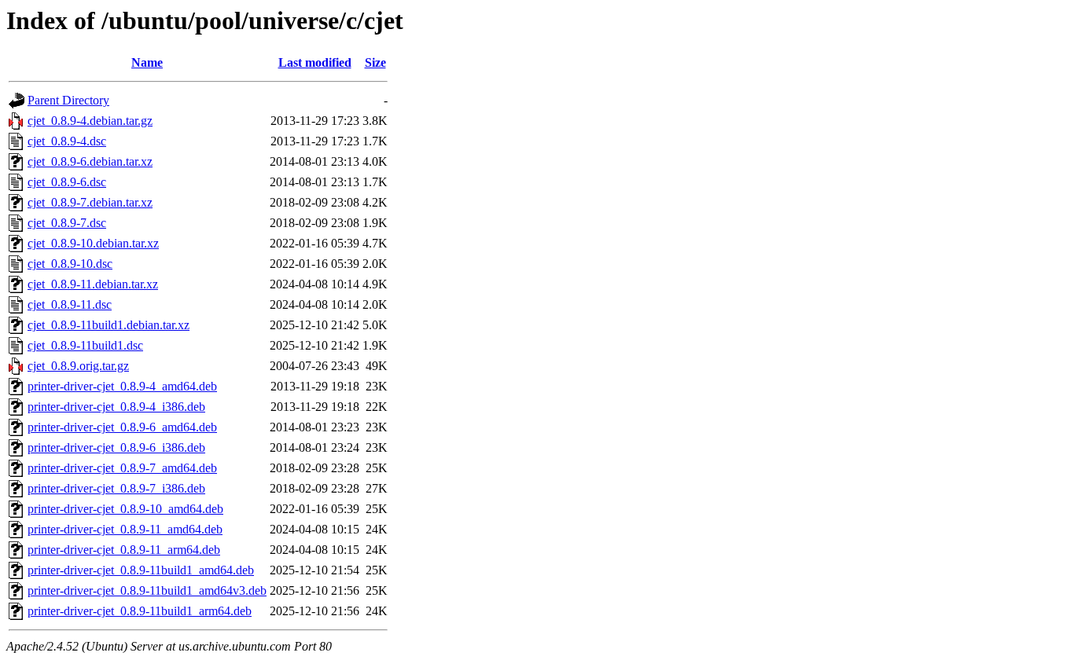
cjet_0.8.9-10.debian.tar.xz (93, 243)
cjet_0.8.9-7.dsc (67, 222)
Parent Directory (68, 100)
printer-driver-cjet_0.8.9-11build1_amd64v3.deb (147, 590)
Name (147, 62)
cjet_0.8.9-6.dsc (67, 182)
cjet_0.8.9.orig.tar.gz (78, 365)
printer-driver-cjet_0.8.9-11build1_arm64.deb (140, 611)
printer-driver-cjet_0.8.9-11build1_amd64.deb (141, 570)
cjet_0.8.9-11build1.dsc (85, 345)
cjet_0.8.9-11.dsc (70, 304)
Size (375, 62)
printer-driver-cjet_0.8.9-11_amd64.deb (125, 529)
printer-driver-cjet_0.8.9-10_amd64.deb (125, 508)
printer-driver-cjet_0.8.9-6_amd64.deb (122, 427)
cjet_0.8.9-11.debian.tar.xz (93, 284)
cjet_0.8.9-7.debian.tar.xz (90, 202)
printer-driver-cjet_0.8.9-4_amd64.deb (122, 386)
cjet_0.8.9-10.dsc (70, 263)
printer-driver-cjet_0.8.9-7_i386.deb (116, 488)
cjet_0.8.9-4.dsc (67, 141)
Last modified (314, 62)
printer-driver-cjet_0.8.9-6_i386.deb (116, 447)
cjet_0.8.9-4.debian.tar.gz (90, 120)
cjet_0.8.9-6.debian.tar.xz (90, 161)
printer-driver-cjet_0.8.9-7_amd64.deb (122, 468)
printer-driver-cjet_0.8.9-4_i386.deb (116, 406)
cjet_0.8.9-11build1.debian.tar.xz (108, 325)
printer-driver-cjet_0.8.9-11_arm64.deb (124, 549)
